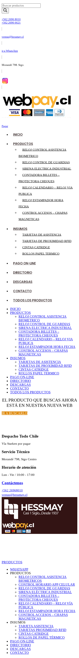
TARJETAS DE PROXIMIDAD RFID (46, 241)
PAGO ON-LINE (24, 263)
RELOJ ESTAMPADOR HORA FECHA (47, 347)
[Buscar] (5, 10)
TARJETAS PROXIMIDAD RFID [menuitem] (42, 630)
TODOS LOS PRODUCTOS (32, 300)
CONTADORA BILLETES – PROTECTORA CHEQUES (39, 333)
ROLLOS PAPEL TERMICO (40, 253)
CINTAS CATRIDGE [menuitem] (34, 633)
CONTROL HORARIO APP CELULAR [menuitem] (47, 584)
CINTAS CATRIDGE (36, 247)
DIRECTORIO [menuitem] (20, 645)
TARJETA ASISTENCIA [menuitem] (36, 626)
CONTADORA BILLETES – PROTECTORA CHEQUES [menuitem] (39, 597)
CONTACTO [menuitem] (19, 652)
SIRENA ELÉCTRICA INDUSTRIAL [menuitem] (45, 592)
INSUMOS (20, 229)
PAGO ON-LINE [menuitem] (22, 641)
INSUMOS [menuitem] (17, 622)
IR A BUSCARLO (14, 413)
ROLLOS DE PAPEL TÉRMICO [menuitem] (42, 637)
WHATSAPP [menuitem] (19, 569)
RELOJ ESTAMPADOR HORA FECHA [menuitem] (47, 611)
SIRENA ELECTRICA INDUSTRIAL (46, 168)
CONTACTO (22, 291)
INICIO (18, 134)
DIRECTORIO (22, 272)
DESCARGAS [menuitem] (20, 649)
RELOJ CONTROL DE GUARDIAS (46, 162)
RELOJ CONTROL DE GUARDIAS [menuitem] (44, 588)
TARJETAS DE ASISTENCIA (41, 234)
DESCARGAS (22, 282)
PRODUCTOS (23, 144)
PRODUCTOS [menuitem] (20, 573)
